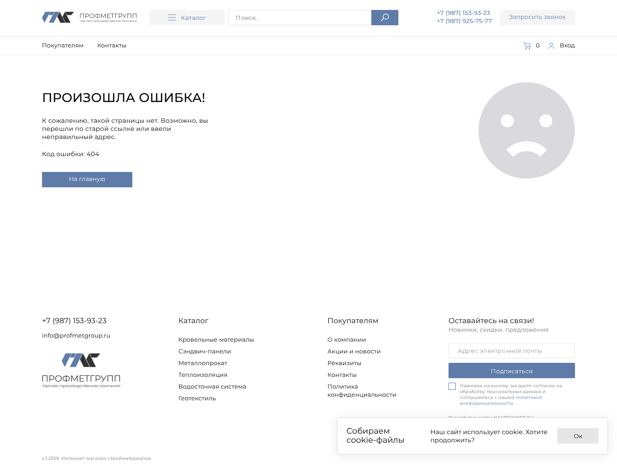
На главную (87, 179)
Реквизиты (344, 363)
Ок (578, 436)
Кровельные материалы (216, 339)
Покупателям (63, 45)
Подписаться (512, 371)
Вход (567, 45)
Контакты (111, 45)
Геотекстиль (197, 398)
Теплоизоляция (203, 375)
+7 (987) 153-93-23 (463, 13)
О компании (346, 339)
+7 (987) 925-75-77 (464, 21)
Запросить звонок (537, 17)
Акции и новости (354, 351)
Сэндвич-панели (204, 351)
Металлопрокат (202, 363)
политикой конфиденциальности (501, 400)
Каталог (193, 17)
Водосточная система (212, 386)
